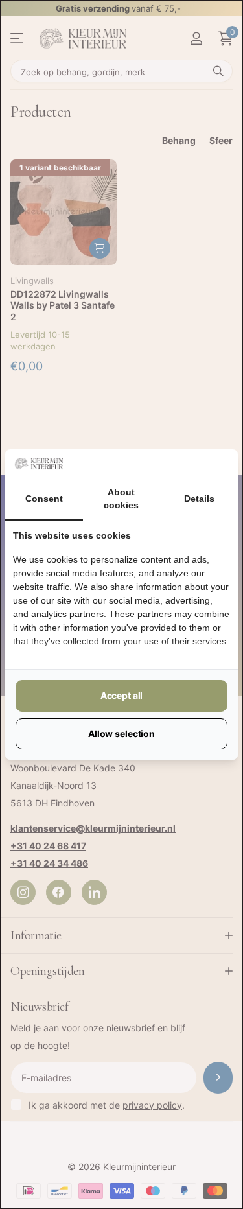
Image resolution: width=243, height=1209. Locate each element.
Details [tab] (199, 498)
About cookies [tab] (121, 498)
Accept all (121, 695)
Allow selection (121, 733)
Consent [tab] (44, 498)
